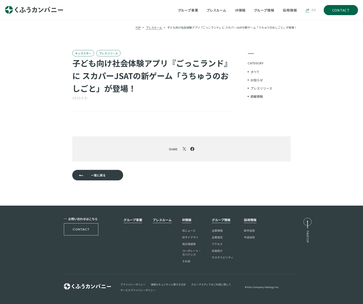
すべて (254, 72)
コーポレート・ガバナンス (191, 252)
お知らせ (256, 80)
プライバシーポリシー (133, 284)
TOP (138, 27)
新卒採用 (249, 231)
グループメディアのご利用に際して (211, 284)
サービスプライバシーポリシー (138, 290)
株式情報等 (189, 244)
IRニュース (188, 231)
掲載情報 (256, 96)
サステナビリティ (222, 257)
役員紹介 (217, 251)
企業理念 (217, 237)
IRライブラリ (190, 237)
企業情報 (217, 231)
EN (314, 10)
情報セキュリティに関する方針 (168, 284)
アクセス (217, 244)
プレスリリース (261, 88)
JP (307, 10)
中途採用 (249, 237)
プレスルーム (154, 27)
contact (81, 229)
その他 (186, 261)
